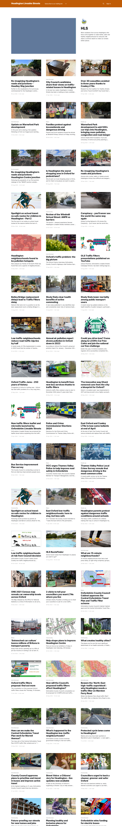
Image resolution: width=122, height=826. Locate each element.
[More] (66, 3)
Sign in (108, 3)
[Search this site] (103, 3)
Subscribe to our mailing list (53, 3)
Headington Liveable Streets (25, 3)
